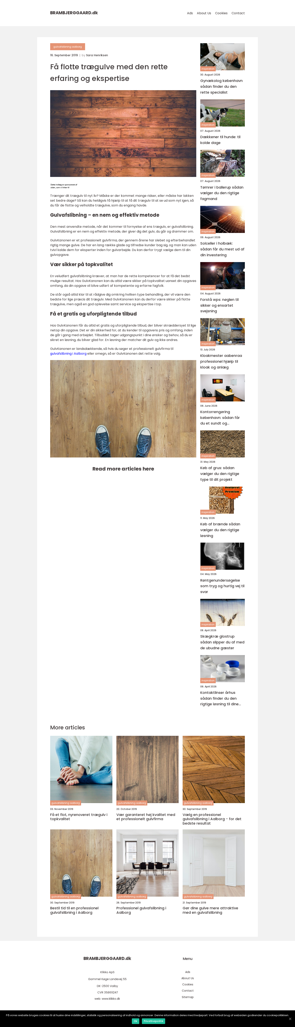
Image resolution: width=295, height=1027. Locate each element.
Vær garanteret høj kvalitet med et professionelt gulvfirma (145, 817)
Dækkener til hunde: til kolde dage (220, 139)
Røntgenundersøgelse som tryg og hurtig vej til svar (222, 586)
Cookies (221, 13)
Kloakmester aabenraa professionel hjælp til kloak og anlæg (221, 361)
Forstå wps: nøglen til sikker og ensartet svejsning (219, 305)
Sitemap (188, 997)
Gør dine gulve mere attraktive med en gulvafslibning (210, 910)
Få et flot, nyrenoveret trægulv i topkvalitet (78, 817)
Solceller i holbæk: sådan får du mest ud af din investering (222, 249)
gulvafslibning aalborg (67, 46)
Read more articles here (123, 468)
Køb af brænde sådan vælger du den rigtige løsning (220, 530)
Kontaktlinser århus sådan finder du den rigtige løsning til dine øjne (219, 698)
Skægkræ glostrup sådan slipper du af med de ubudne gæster (222, 642)
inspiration (208, 68)
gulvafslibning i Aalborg (68, 353)
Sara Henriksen (97, 55)
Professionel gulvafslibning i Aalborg (141, 910)
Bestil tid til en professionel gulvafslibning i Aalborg (74, 910)
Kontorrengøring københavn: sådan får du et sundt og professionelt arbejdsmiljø (220, 417)
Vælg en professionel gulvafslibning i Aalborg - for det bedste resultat (212, 819)
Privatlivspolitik (153, 1021)
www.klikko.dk (111, 999)
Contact (238, 13)
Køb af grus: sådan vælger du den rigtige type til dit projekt (219, 473)
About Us (204, 13)
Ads (190, 13)
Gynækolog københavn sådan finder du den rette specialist (221, 86)
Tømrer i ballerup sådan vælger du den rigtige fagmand (221, 193)
